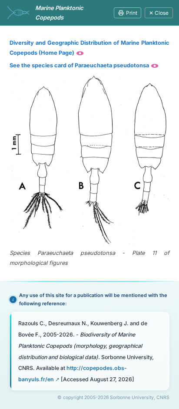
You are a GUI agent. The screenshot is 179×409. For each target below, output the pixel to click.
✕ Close (159, 13)
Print (131, 13)
